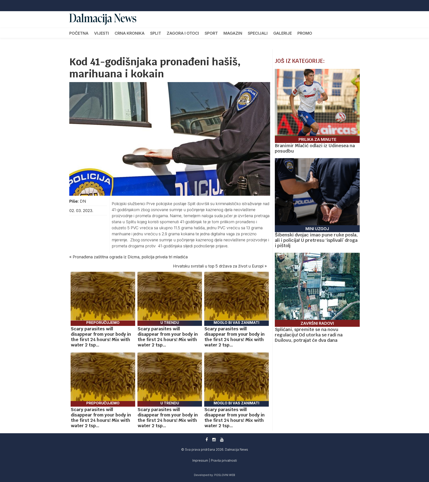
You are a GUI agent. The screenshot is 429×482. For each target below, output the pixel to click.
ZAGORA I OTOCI (183, 33)
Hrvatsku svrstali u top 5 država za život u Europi (218, 266)
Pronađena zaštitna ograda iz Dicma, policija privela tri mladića (130, 257)
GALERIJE (282, 33)
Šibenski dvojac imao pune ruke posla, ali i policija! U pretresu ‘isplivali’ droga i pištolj (316, 240)
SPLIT (155, 33)
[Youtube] (222, 439)
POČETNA (78, 33)
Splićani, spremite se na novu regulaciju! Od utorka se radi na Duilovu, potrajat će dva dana (309, 335)
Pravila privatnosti (224, 460)
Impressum (200, 460)
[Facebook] (206, 439)
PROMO (304, 33)
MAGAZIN (232, 33)
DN (83, 201)
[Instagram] (214, 439)
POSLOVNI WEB (224, 475)
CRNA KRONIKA (130, 33)
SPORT (211, 33)
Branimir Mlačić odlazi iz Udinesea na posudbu (315, 148)
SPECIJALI (258, 33)
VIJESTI (101, 33)
